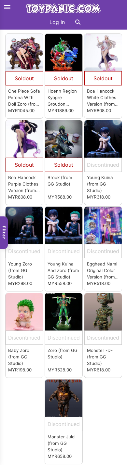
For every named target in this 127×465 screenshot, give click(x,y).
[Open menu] (7, 7)
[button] (77, 22)
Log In (57, 22)
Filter (4, 232)
